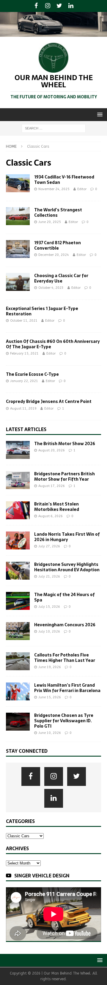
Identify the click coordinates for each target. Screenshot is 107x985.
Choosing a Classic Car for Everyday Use (61, 278)
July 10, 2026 (49, 631)
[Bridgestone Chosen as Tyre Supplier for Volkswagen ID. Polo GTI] (18, 722)
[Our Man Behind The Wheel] (53, 33)
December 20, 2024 (53, 255)
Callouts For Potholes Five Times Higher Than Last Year (64, 658)
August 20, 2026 (51, 450)
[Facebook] (36, 6)
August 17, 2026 (51, 486)
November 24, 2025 (54, 189)
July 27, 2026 (49, 546)
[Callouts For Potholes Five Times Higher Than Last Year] (18, 661)
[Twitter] (59, 6)
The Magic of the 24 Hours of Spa (64, 597)
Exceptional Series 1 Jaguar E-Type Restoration (42, 311)
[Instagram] (48, 6)
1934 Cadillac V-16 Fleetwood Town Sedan (64, 180)
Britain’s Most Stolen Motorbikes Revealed (56, 507)
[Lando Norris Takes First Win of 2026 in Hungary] (18, 540)
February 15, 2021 (24, 353)
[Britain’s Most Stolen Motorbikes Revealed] (18, 510)
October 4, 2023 (51, 288)
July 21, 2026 (49, 576)
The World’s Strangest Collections (58, 213)
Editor (81, 189)
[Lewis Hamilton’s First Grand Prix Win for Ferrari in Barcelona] (18, 691)
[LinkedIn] (71, 6)
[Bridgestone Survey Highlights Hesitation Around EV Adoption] (18, 571)
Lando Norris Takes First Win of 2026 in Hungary (67, 537)
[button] (99, 114)
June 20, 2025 (49, 222)
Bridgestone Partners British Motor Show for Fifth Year (64, 476)
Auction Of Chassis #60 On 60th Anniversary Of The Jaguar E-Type (53, 344)
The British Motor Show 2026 (64, 443)
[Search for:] (54, 128)
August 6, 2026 (50, 516)
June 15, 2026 (49, 697)
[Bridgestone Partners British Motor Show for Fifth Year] (18, 480)
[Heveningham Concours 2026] (18, 631)
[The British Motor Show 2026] (18, 450)
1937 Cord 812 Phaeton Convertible (57, 245)
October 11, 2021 (23, 321)
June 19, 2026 (49, 667)
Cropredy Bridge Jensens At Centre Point (49, 401)
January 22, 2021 (24, 381)
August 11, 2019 (23, 408)
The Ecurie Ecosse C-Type (32, 374)
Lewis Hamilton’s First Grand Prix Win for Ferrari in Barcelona (67, 688)
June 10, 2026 (49, 733)
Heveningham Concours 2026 (64, 624)
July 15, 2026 (49, 607)
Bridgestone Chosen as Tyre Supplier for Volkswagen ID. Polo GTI (63, 720)
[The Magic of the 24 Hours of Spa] (18, 601)
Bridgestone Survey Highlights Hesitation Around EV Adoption (67, 567)
